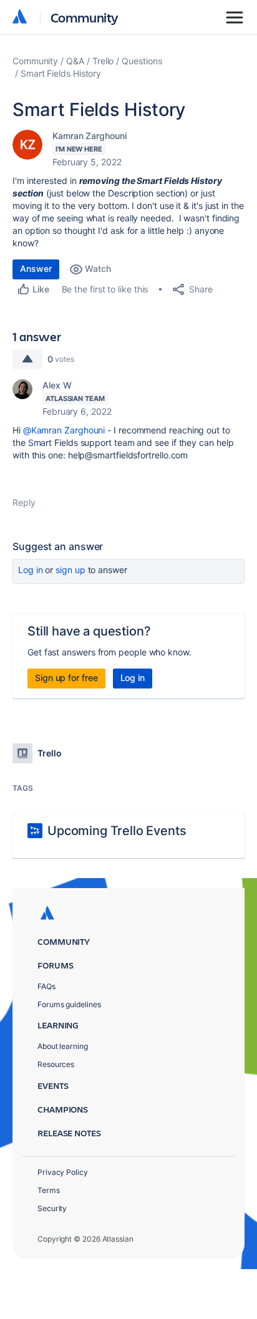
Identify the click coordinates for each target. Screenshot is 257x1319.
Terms (48, 1190)
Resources (55, 1064)
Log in (30, 569)
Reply (24, 502)
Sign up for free (66, 677)
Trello (103, 61)
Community (85, 17)
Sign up (70, 569)
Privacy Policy (62, 1172)
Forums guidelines (69, 1004)
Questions (142, 61)
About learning (62, 1046)
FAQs (46, 986)
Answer (36, 268)
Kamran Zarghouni (89, 135)
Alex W (57, 385)
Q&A (75, 61)
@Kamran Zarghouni (64, 430)
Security (52, 1208)
